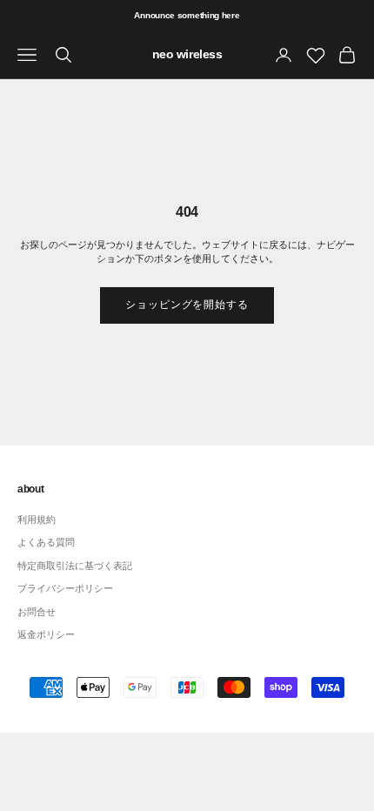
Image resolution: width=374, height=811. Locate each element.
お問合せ (36, 612)
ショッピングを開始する (187, 305)
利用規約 (36, 519)
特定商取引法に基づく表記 (74, 566)
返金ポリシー (46, 634)
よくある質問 (46, 542)
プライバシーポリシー (65, 588)
